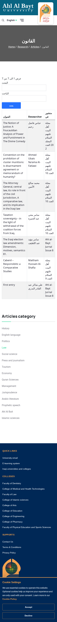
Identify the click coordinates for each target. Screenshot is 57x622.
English (11, 20)
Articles (35, 46)
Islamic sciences (10, 418)
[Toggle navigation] (22, 20)
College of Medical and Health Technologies (23, 489)
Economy (7, 373)
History (5, 328)
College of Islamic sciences (15, 500)
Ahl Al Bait (7, 411)
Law (4, 347)
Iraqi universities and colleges (16, 469)
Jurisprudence (9, 392)
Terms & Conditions (11, 547)
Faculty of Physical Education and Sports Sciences (26, 527)
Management (9, 386)
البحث (5, 82)
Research (23, 46)
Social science (9, 354)
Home (11, 46)
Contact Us (7, 541)
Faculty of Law (9, 494)
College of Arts (9, 505)
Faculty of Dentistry (11, 483)
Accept (28, 607)
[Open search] (3, 20)
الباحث (5, 93)
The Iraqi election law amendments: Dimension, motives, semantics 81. (14, 247)
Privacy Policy (9, 552)
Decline (28, 615)
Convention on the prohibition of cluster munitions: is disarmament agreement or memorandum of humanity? (13, 165)
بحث (11, 105)
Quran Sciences (10, 379)
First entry (9, 284)
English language (11, 334)
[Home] (11, 573)
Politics (6, 341)
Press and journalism (13, 360)
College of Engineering (13, 516)
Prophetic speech (11, 405)
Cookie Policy (9, 599)
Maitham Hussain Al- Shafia (34, 264)
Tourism (6, 366)
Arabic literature (10, 398)
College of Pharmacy (12, 522)
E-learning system (11, 463)
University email (10, 458)
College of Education (12, 511)
